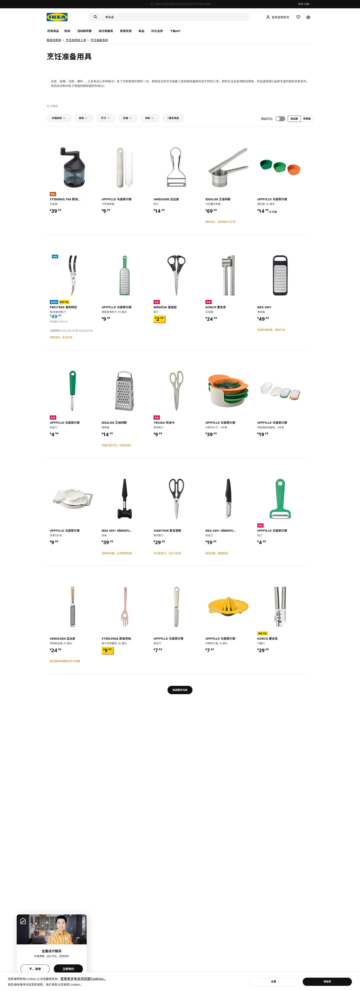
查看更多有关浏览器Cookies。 (83, 978)
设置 (273, 981)
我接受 (327, 981)
